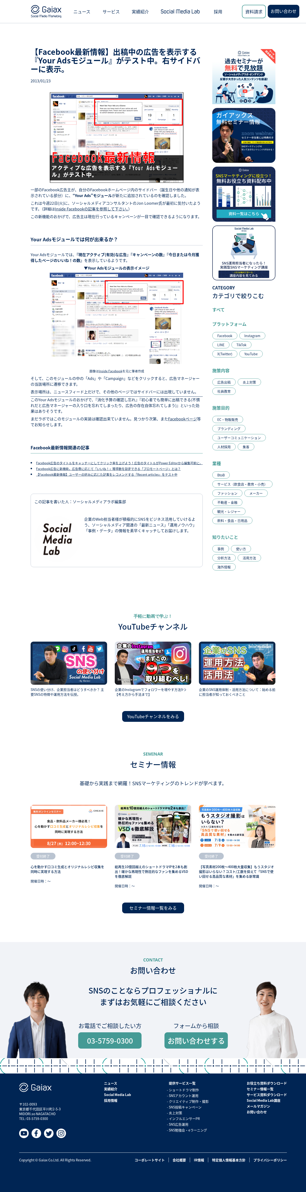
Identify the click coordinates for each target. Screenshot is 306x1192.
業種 (216, 463)
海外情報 (224, 567)
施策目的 (221, 408)
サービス (111, 11)
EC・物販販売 (227, 419)
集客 (246, 446)
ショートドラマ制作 (184, 1089)
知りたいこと (225, 537)
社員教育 (224, 391)
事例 (220, 548)
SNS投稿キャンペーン (185, 1107)
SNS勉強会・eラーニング (188, 1130)
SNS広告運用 (178, 1124)
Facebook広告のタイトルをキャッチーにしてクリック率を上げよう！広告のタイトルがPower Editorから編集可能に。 (119, 463)
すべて (218, 309)
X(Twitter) (224, 353)
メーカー (256, 493)
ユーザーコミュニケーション (239, 437)
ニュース (81, 11)
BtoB (221, 475)
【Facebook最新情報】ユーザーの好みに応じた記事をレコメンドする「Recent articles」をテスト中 (106, 474)
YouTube (251, 353)
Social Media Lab (117, 1094)
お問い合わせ (283, 11)
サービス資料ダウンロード (267, 1094)
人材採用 (224, 446)
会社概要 (179, 1160)
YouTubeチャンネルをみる (153, 716)
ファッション (227, 493)
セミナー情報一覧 (260, 1088)
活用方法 (249, 557)
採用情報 (110, 1100)
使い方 (241, 548)
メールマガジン (258, 1106)
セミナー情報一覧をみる (153, 908)
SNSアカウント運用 (183, 1095)
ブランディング (228, 428)
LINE (220, 344)
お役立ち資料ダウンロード (267, 1083)
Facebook (224, 335)
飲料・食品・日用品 (232, 520)
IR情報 (199, 1160)
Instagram (252, 335)
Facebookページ (182, 419)
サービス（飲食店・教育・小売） (242, 484)
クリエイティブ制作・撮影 (189, 1101)
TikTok (241, 344)
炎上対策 (249, 382)
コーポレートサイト (150, 1160)
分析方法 (224, 557)
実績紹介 (140, 11)
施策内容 (221, 370)
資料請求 (253, 11)
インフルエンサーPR (184, 1118)
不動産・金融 (227, 502)
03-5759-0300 (110, 1040)
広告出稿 (224, 382)
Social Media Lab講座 (263, 1100)
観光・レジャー (228, 511)
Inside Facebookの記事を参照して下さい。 (91, 209)
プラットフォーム (229, 324)
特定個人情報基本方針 (229, 1160)
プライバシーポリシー (270, 1160)
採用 (218, 11)
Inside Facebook (110, 371)
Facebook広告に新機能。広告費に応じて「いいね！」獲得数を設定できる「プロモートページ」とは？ (108, 468)
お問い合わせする (196, 1040)
